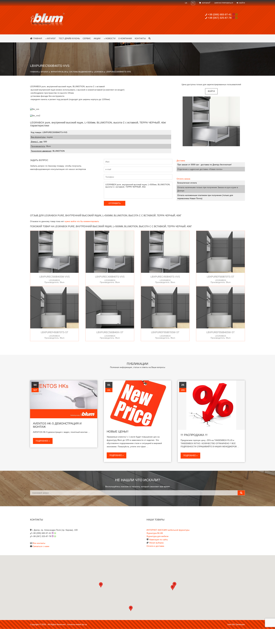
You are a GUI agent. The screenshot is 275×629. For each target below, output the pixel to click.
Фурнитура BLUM (58, 72)
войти (211, 91)
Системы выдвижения (80, 72)
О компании (125, 38)
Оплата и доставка (155, 546)
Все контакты (39, 543)
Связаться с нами (41, 546)
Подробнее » (43, 441)
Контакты (140, 38)
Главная (37, 38)
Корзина (206, 3)
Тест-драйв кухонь (69, 38)
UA (186, 3)
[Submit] (241, 492)
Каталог (51, 38)
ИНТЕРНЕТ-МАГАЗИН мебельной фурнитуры (168, 530)
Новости (110, 38)
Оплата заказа (183, 179)
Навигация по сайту (158, 539)
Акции (97, 38)
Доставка (181, 160)
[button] (172, 587)
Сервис (87, 38)
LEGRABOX (98, 72)
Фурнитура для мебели (157, 536)
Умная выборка (156, 543)
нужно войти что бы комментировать (82, 221)
